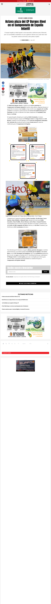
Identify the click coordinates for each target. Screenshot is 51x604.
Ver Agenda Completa (6, 352)
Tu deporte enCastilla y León (29, 4)
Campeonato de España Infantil (20, 276)
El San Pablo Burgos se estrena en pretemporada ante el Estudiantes (15, 306)
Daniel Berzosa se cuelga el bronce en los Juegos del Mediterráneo (15, 299)
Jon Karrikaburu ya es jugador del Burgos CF (10, 302)
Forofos (24, 1)
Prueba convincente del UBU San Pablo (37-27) (11, 296)
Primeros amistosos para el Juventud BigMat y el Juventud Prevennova (15, 309)
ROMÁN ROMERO (25, 40)
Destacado (37, 276)
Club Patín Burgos (31, 276)
